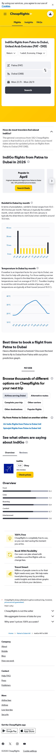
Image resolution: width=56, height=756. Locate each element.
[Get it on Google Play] (9, 730)
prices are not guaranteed (14, 602)
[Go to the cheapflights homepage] (21, 13)
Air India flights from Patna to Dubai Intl (22, 424)
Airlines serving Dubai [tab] (15, 395)
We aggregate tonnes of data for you (22, 616)
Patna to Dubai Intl (23, 633)
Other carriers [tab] (34, 402)
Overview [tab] (10, 452)
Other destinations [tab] (13, 409)
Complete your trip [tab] (14, 402)
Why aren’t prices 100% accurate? (21, 621)
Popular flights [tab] (34, 409)
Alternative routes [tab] (39, 395)
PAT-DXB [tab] (28, 368)
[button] (52, 4)
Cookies (6, 6)
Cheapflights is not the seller (18, 611)
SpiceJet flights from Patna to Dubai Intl (22, 428)
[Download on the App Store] (27, 730)
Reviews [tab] (23, 452)
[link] (23, 188)
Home (11, 633)
